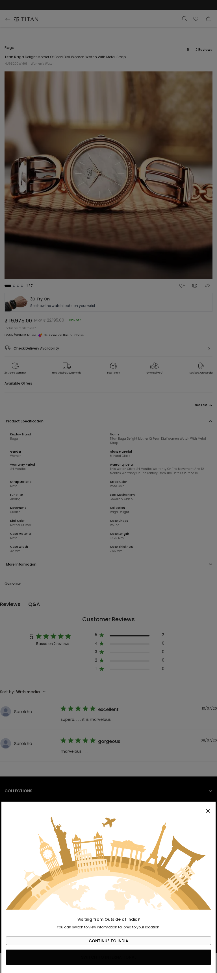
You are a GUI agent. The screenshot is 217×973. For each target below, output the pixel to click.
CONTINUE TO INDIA (108, 941)
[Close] (108, 808)
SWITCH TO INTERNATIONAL (108, 957)
